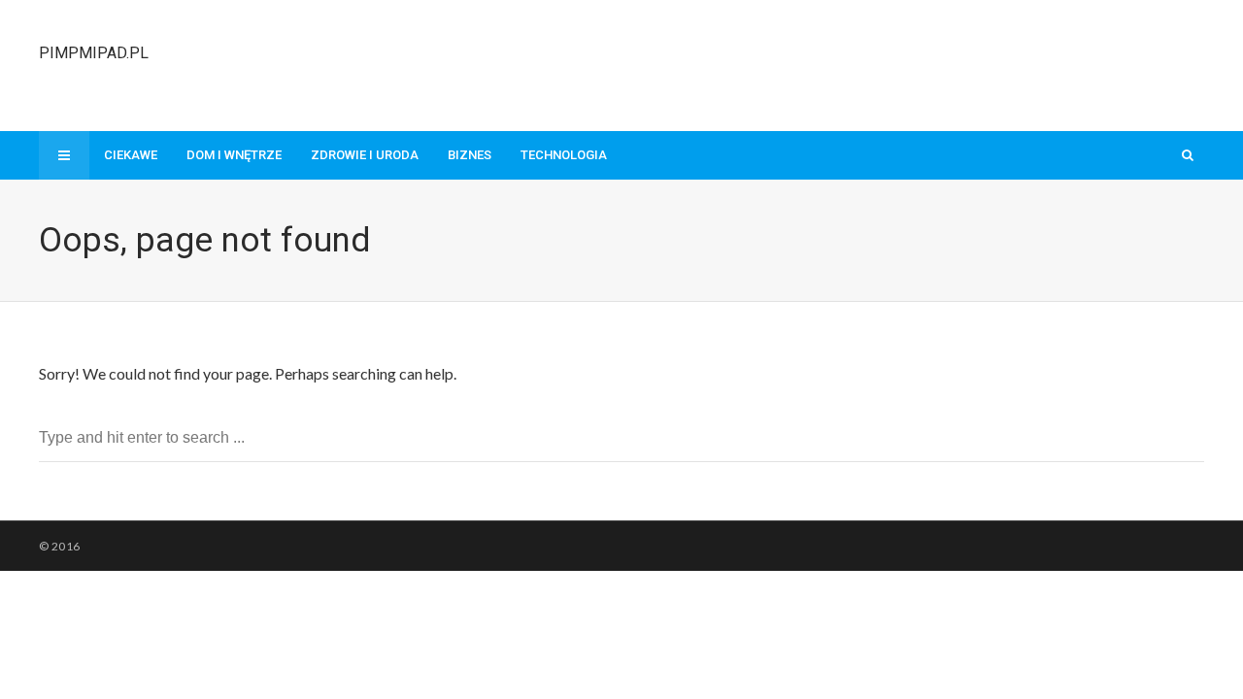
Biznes (469, 155)
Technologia (564, 155)
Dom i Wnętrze (234, 155)
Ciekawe (130, 155)
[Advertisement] (850, 63)
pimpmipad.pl (94, 53)
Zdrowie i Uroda (365, 155)
